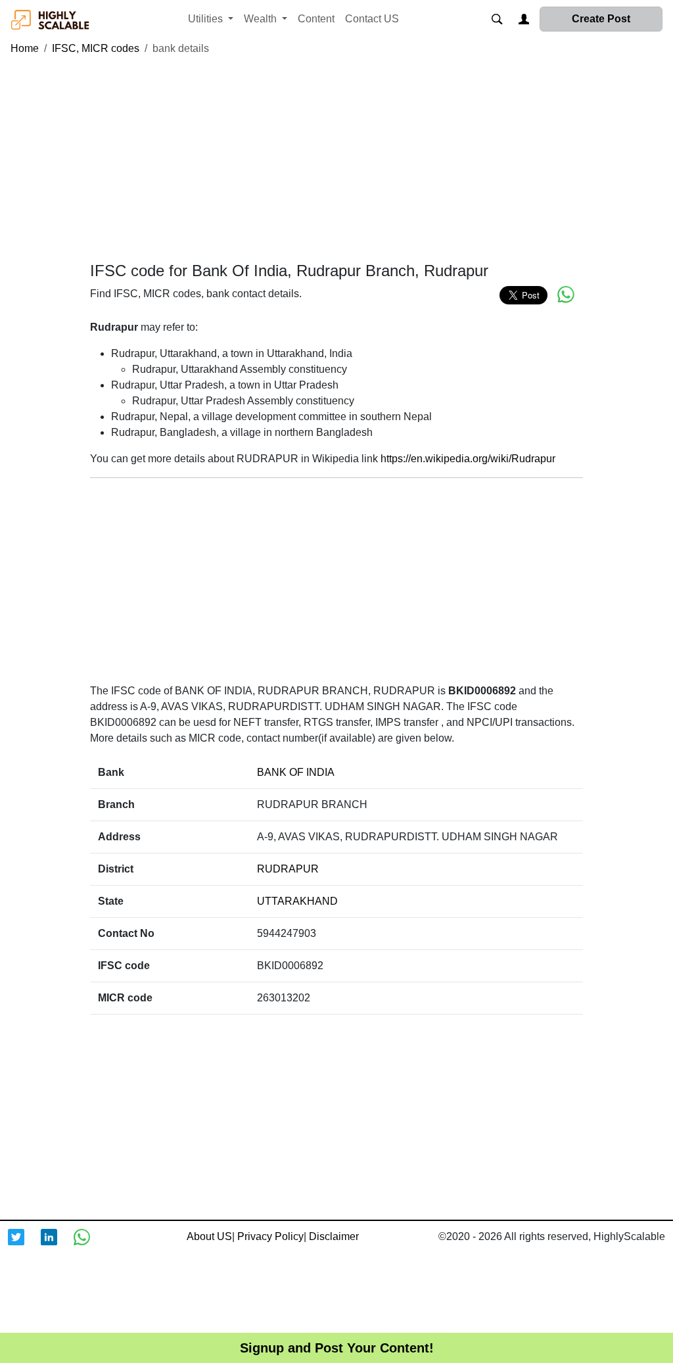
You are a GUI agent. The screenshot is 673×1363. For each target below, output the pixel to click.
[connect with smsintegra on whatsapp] (90, 1245)
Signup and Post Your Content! (337, 1348)
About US (209, 1236)
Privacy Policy (270, 1236)
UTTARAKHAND (297, 901)
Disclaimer (334, 1236)
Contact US (372, 18)
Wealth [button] (261, 18)
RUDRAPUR (288, 868)
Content (316, 18)
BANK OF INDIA (296, 772)
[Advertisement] (336, 159)
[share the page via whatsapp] (566, 294)
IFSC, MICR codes (95, 48)
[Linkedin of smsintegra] (57, 1245)
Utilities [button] (206, 18)
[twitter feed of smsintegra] (24, 1245)
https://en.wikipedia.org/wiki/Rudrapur (468, 458)
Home (25, 48)
